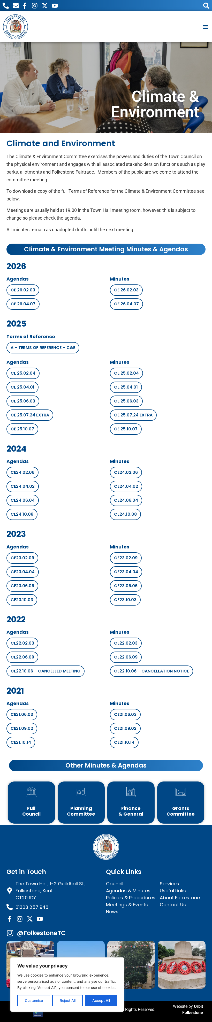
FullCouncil (31, 811)
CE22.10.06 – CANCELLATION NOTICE (151, 671)
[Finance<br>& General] (131, 792)
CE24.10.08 (22, 514)
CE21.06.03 (22, 714)
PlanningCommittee (81, 811)
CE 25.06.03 (23, 401)
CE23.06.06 (22, 586)
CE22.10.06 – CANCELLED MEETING (45, 671)
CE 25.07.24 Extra (30, 415)
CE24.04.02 (23, 486)
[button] (205, 26)
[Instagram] (35, 6)
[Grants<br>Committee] (180, 792)
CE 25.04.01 (22, 387)
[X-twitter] (45, 6)
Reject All (67, 1000)
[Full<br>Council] (31, 792)
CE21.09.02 (22, 728)
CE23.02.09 (22, 558)
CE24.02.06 (22, 472)
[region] (67, 984)
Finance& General (130, 811)
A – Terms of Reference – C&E (43, 348)
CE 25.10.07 (22, 429)
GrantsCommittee (180, 811)
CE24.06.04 (23, 500)
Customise (34, 1000)
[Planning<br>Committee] (81, 792)
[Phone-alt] (6, 6)
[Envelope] (16, 6)
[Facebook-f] (24, 6)
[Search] (206, 6)
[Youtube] (55, 6)
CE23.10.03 (22, 600)
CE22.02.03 (22, 643)
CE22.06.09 (22, 657)
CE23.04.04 (23, 572)
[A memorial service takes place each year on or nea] (182, 965)
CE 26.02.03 (23, 290)
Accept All (101, 1000)
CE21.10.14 (21, 742)
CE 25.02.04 (23, 373)
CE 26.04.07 (23, 304)
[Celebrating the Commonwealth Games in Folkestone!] (131, 965)
